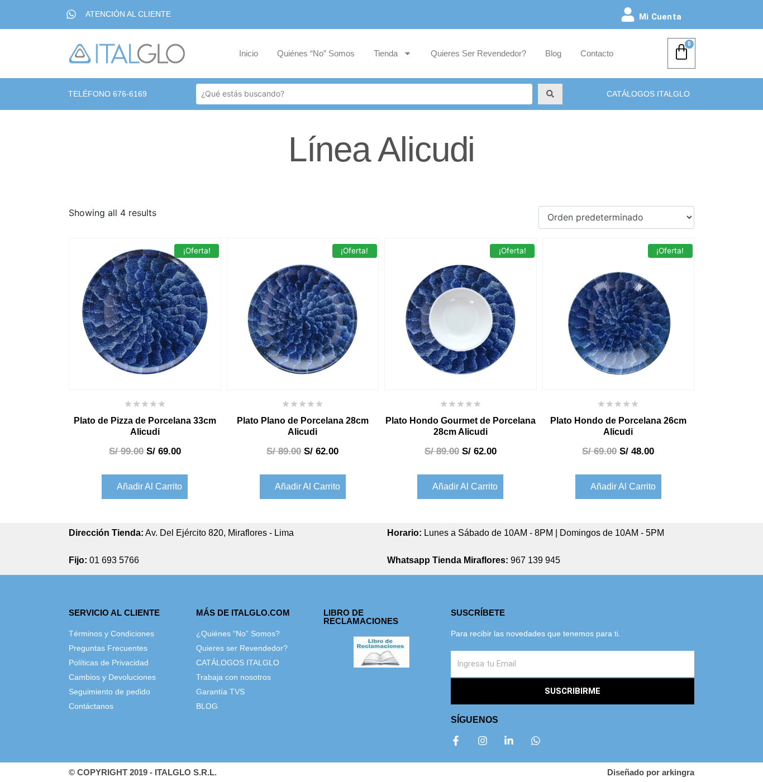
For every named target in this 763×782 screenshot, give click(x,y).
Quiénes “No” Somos (316, 53)
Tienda (386, 53)
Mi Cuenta (660, 17)
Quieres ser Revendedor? (478, 53)
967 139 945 (473, 560)
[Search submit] (550, 94)
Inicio (248, 53)
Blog (553, 53)
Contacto (596, 53)
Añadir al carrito (149, 486)
